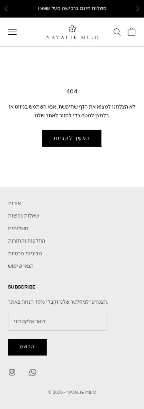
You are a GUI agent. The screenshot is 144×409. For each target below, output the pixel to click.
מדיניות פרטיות (25, 254)
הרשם (27, 347)
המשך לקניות (72, 138)
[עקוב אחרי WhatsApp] (33, 372)
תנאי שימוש (21, 266)
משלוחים (18, 228)
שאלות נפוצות (23, 216)
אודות (14, 203)
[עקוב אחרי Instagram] (12, 372)
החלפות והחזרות (26, 241)
